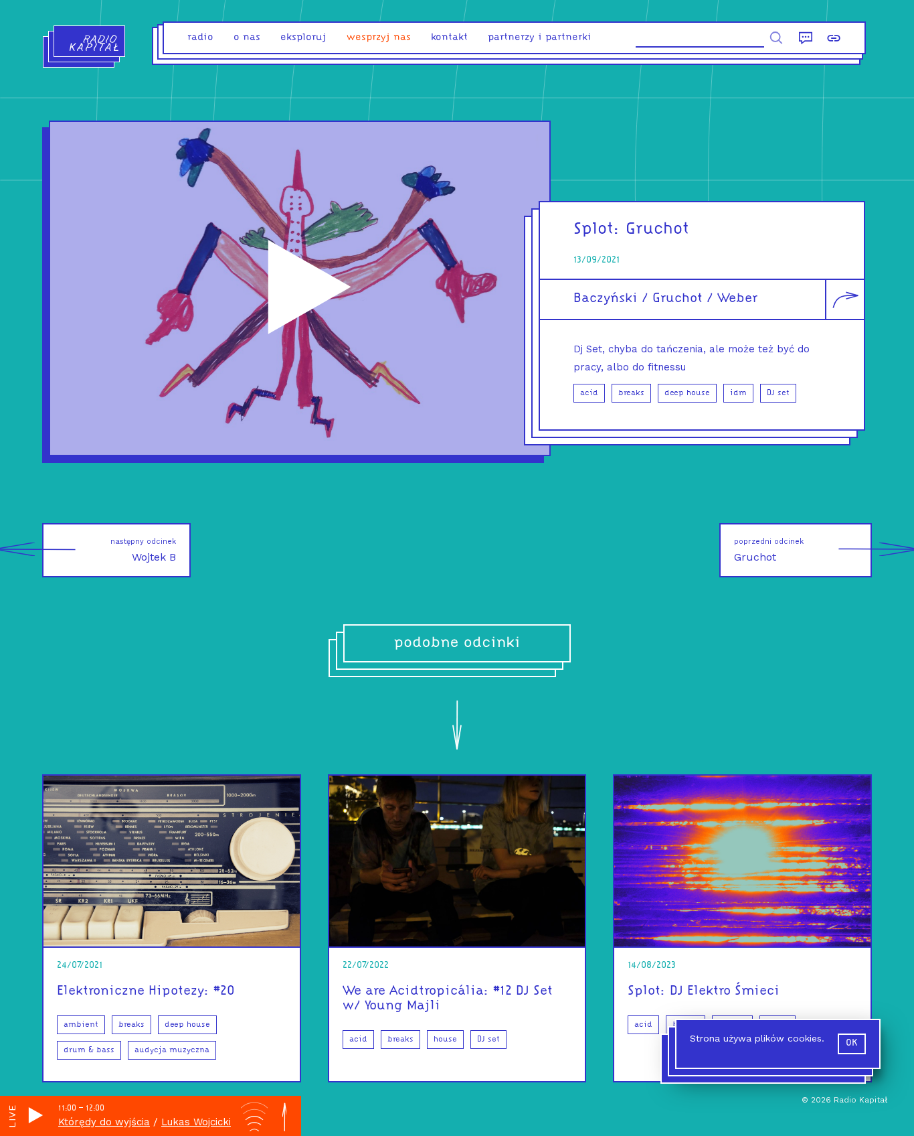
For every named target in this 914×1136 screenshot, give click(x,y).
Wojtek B (143, 550)
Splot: (596, 229)
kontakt (449, 37)
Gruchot (769, 550)
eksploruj (303, 37)
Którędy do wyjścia (104, 1122)
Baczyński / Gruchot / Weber (665, 298)
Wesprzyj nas (379, 37)
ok (852, 1043)
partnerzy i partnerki (539, 37)
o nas (247, 37)
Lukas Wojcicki (196, 1122)
